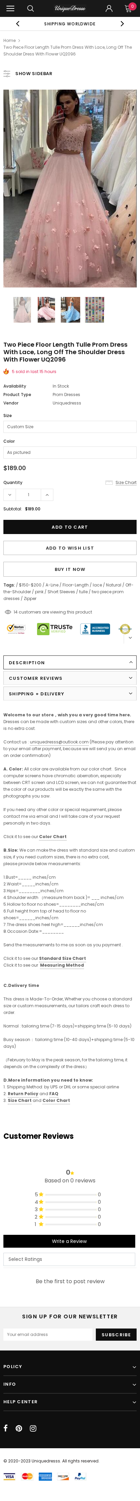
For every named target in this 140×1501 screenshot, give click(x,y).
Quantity (12, 482)
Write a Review (69, 1241)
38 (16, 612)
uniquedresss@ (59, 742)
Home (9, 40)
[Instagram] (33, 1428)
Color (9, 441)
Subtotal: (12, 509)
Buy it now (70, 569)
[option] (70, 23)
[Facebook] (5, 1428)
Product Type (17, 394)
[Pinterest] (19, 1428)
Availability (14, 386)
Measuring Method (62, 965)
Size (7, 415)
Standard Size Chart (62, 958)
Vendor (10, 403)
